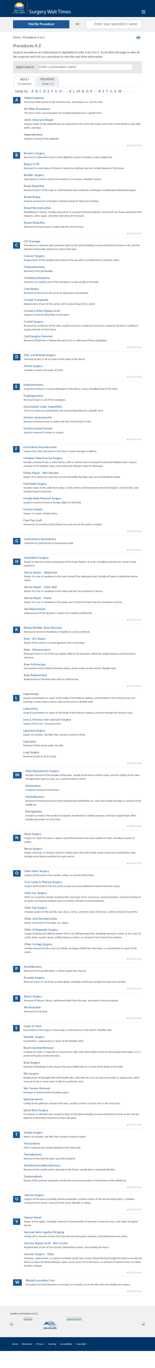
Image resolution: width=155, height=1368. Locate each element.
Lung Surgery (31, 752)
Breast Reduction (34, 222)
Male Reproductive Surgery (42, 771)
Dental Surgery (33, 366)
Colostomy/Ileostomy (37, 278)
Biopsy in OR (31, 164)
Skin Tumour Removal (36, 1088)
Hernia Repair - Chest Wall (40, 587)
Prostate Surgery (34, 977)
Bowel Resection (34, 186)
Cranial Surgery (33, 321)
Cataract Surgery (34, 256)
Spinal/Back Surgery (35, 1110)
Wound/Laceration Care (40, 1280)
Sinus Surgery (31, 1062)
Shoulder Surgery (33, 1037)
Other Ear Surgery (35, 893)
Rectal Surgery (33, 996)
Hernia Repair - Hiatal (37, 598)
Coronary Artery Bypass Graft (42, 311)
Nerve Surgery (33, 848)
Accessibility (66, 1344)
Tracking (52, 1344)
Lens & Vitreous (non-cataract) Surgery (47, 719)
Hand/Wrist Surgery (36, 557)
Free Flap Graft (32, 520)
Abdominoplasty (34, 98)
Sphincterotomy (33, 1099)
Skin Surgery (31, 1073)
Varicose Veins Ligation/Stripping (44, 1232)
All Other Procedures (37, 109)
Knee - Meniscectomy (37, 649)
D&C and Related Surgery (40, 355)
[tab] (25, 81)
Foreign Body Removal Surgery (42, 498)
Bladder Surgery (34, 175)
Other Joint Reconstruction (40, 918)
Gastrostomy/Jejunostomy (40, 539)
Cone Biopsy (31, 289)
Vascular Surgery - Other (39, 1254)
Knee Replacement (35, 675)
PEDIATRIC (47, 81)
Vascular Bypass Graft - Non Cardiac (46, 1243)
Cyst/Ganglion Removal (38, 336)
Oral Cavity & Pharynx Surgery (43, 882)
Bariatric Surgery (34, 153)
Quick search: (25, 67)
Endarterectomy (33, 384)
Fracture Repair (33, 509)
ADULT (25, 81)
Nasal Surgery (32, 834)
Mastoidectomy (34, 796)
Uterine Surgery (34, 1195)
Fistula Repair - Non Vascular (41, 473)
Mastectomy (33, 786)
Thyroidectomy (33, 1154)
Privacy (40, 1344)
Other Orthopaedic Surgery (41, 929)
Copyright (81, 1344)
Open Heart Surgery (36, 871)
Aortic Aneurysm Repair (38, 120)
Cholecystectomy (34, 267)
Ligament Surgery (34, 730)
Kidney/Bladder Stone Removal (43, 627)
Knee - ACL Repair (35, 638)
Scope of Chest (32, 1026)
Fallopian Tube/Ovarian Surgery (42, 458)
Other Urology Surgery (38, 944)
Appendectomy (33, 134)
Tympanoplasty (33, 1176)
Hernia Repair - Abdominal (40, 572)
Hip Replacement (34, 609)
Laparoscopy (31, 694)
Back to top (135, 145)
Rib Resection (32, 1007)
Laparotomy (30, 708)
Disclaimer (27, 1344)
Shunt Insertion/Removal (38, 1048)
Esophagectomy (33, 395)
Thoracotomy (32, 1143)
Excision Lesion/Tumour (38, 428)
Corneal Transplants (36, 300)
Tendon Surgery (33, 1132)
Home (16, 37)
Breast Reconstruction (37, 208)
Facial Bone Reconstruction (40, 447)
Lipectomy (29, 741)
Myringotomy (33, 811)
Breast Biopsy (32, 197)
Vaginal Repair (33, 1217)
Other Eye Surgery (35, 907)
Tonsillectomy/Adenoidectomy (42, 1165)
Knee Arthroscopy (34, 664)
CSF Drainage (32, 241)
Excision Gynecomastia (38, 417)
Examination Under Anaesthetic (43, 406)
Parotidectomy (33, 966)
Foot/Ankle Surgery (35, 484)
